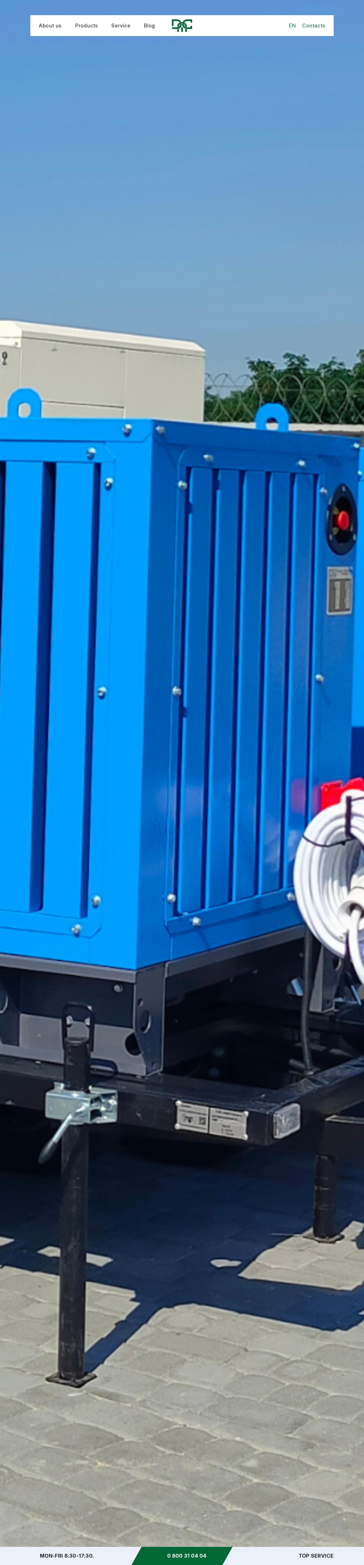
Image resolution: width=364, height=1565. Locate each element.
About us (50, 26)
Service (120, 26)
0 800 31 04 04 (187, 1556)
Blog (149, 26)
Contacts (313, 26)
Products (86, 26)
